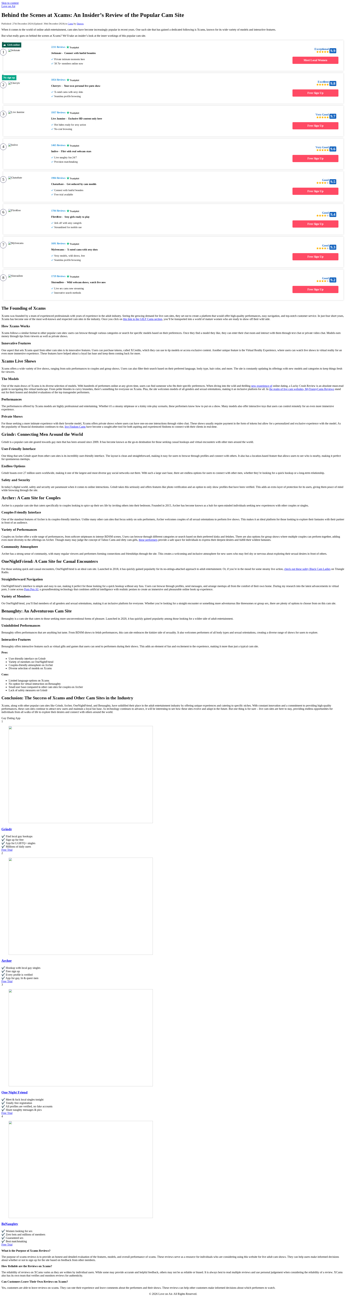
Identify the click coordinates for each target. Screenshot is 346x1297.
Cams (70, 23)
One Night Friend (14, 1092)
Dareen (80, 23)
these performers (148, 539)
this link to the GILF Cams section (142, 319)
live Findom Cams (75, 426)
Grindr (6, 829)
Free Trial (6, 849)
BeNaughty (9, 1224)
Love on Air (8, 6)
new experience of (261, 385)
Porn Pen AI (31, 589)
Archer (6, 961)
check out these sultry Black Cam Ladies (307, 569)
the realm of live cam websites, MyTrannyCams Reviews (301, 389)
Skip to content (10, 2)
